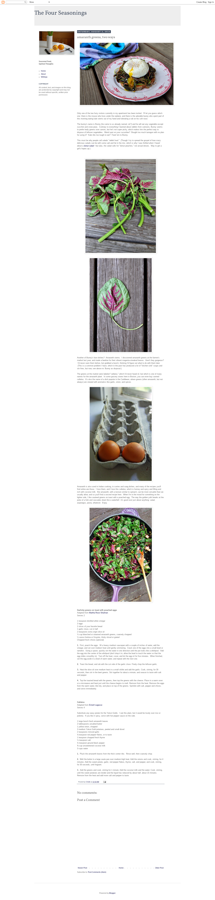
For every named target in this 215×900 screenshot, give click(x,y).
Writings (44, 77)
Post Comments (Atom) (97, 872)
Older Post (159, 868)
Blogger (112, 893)
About (43, 74)
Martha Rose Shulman (98, 613)
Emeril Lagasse (95, 705)
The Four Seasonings (60, 13)
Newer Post (82, 868)
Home (121, 868)
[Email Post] (104, 782)
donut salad (89, 146)
